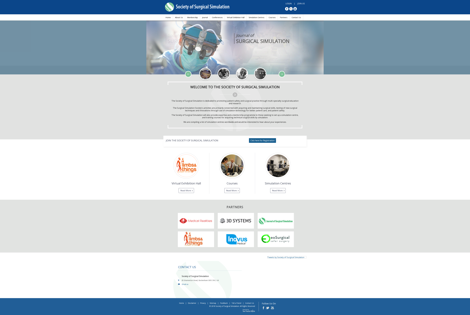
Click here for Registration (262, 140)
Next (20, 81)
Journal (205, 17)
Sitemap (213, 303)
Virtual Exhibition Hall (235, 17)
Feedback (224, 303)
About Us (179, 17)
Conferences (217, 17)
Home (168, 17)
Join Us (301, 3)
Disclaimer (192, 303)
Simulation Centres (256, 17)
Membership (192, 17)
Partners (283, 17)
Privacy (203, 303)
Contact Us (296, 17)
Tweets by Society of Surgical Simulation (285, 257)
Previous (14, 81)
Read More (185, 190)
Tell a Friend (236, 303)
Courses (272, 17)
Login (289, 3)
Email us (185, 284)
